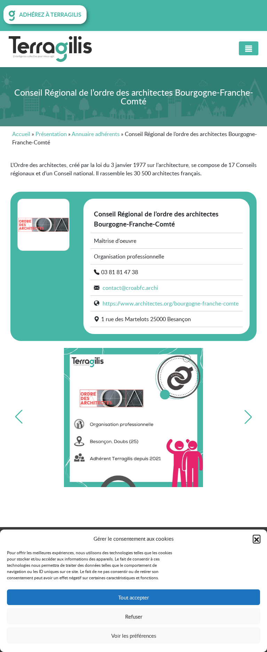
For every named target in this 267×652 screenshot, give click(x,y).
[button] (256, 538)
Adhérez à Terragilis (50, 14)
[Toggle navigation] (248, 48)
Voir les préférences (133, 635)
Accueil (21, 134)
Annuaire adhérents (96, 134)
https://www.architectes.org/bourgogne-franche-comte (170, 303)
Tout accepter (133, 597)
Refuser (133, 616)
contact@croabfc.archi (130, 288)
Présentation (51, 134)
